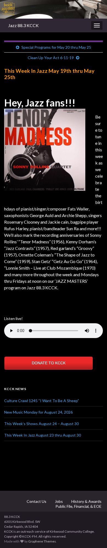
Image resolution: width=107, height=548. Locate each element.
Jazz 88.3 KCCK (23, 25)
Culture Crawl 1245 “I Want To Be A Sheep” (41, 400)
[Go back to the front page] (53, 9)
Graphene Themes (42, 541)
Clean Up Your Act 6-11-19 (51, 57)
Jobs (58, 501)
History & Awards (86, 501)
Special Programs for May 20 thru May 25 (56, 47)
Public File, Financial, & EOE (78, 506)
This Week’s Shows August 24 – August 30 (41, 423)
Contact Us (36, 501)
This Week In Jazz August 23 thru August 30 (42, 435)
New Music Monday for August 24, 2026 (38, 412)
